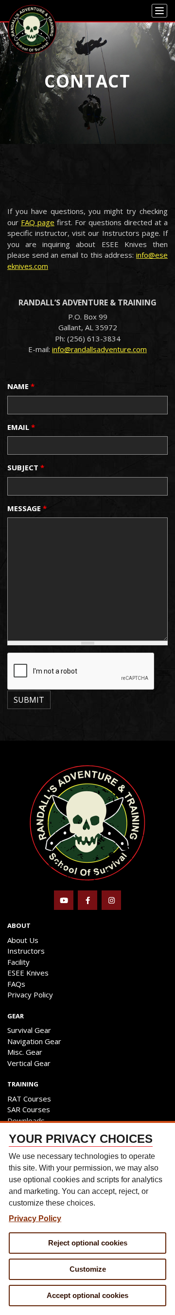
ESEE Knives (28, 972)
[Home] (32, 29)
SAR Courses (28, 1109)
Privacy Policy (30, 994)
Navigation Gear (34, 1041)
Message (27, 508)
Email (21, 427)
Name (21, 386)
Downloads (26, 1120)
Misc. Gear (24, 1052)
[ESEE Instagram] (111, 900)
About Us (22, 940)
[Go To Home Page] (87, 822)
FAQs (16, 984)
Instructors (26, 951)
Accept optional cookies (87, 1295)
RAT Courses (29, 1098)
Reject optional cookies (87, 1243)
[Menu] (159, 11)
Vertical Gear (29, 1063)
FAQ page (37, 222)
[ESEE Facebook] (87, 900)
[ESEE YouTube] (63, 900)
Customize (88, 1269)
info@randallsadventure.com (99, 349)
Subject (25, 467)
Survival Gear (29, 1030)
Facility (18, 962)
